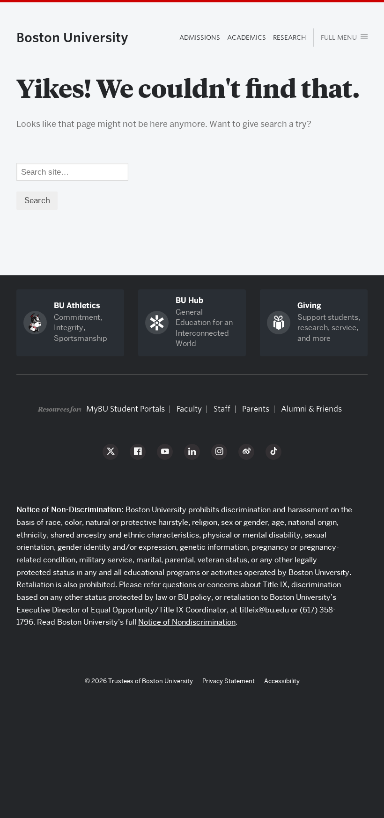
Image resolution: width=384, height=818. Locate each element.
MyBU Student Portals (125, 409)
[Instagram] (219, 452)
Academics (246, 37)
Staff (222, 409)
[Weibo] (246, 452)
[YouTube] (165, 452)
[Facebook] (138, 452)
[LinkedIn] (192, 452)
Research (289, 37)
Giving (309, 305)
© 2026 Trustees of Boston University (139, 681)
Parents (255, 409)
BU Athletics (77, 305)
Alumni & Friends (311, 409)
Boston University (72, 37)
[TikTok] (273, 452)
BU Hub (189, 300)
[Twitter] (110, 452)
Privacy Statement (228, 681)
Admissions (199, 37)
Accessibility (282, 681)
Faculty (189, 409)
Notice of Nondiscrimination (187, 622)
